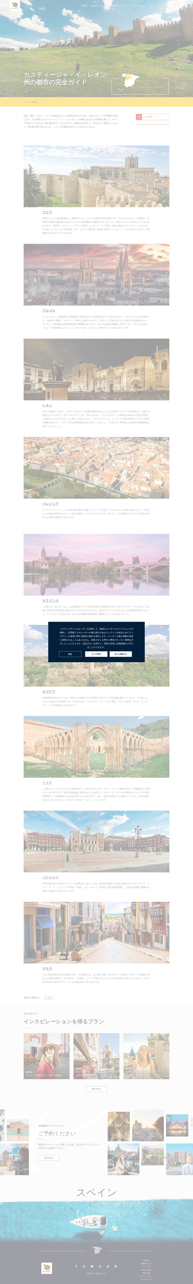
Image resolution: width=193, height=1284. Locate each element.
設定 (70, 654)
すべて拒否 (96, 654)
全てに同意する (120, 654)
